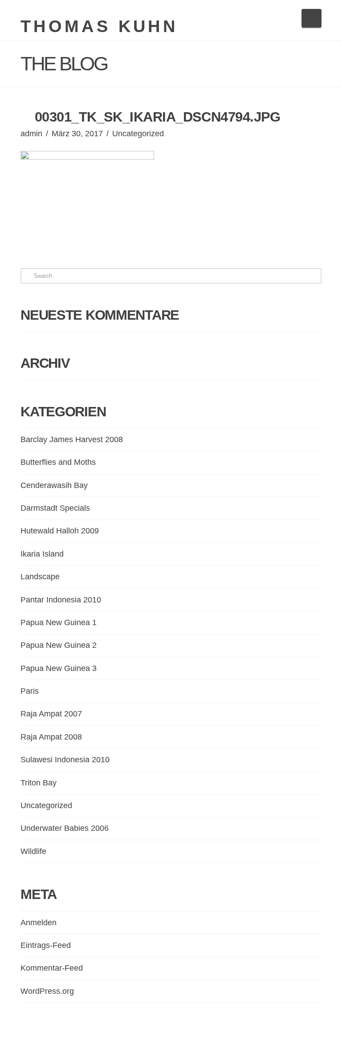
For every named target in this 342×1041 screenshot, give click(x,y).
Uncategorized (138, 133)
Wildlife (33, 851)
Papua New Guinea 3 (58, 668)
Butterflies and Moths (58, 462)
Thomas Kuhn (99, 26)
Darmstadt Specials (55, 508)
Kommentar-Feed (51, 968)
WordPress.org (47, 991)
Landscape (40, 576)
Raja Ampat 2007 (51, 713)
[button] (311, 18)
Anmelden (38, 922)
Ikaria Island (42, 553)
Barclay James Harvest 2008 (71, 439)
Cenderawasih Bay (54, 485)
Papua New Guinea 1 (58, 622)
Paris (29, 691)
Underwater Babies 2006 (64, 828)
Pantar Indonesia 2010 (60, 599)
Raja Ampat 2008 (51, 736)
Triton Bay (38, 782)
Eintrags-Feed (45, 945)
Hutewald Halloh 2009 (59, 530)
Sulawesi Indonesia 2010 (65, 759)
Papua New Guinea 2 (58, 645)
